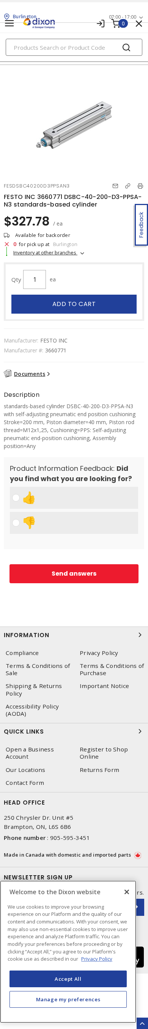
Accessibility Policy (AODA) (32, 710)
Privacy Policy (99, 653)
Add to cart (74, 304)
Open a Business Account (30, 753)
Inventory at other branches (45, 252)
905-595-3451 (70, 837)
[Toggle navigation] (9, 23)
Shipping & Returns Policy (34, 689)
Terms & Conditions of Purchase (112, 669)
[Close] (126, 892)
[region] (68, 952)
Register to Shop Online (104, 753)
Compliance (22, 653)
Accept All (68, 978)
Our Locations (25, 769)
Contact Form (25, 782)
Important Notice (104, 686)
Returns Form (99, 769)
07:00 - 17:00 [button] (122, 17)
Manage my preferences (68, 999)
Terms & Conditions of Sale (38, 669)
